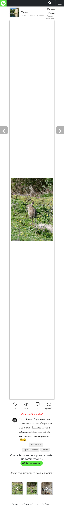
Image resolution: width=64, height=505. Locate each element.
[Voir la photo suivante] (17, 489)
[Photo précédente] (57, 217)
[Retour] (3, 3)
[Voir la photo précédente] (47, 489)
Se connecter (33, 463)
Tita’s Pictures (35, 444)
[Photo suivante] (7, 217)
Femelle (45, 449)
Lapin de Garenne (30, 449)
